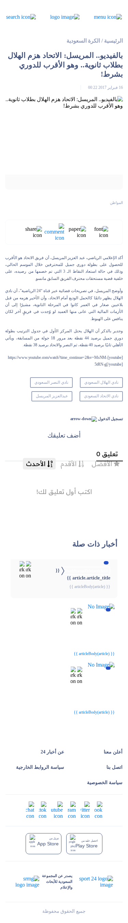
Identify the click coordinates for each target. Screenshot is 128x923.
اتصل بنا (114, 767)
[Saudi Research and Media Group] (27, 882)
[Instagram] (72, 809)
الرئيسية (113, 41)
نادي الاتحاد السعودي (101, 396)
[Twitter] (85, 809)
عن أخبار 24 (52, 751)
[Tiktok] (42, 809)
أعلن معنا (113, 751)
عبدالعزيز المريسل (52, 396)
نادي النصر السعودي (51, 382)
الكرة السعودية (83, 41)
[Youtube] (57, 809)
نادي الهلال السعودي (101, 382)
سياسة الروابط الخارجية (40, 767)
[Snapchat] (30, 809)
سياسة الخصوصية (105, 782)
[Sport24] (92, 882)
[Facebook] (98, 809)
